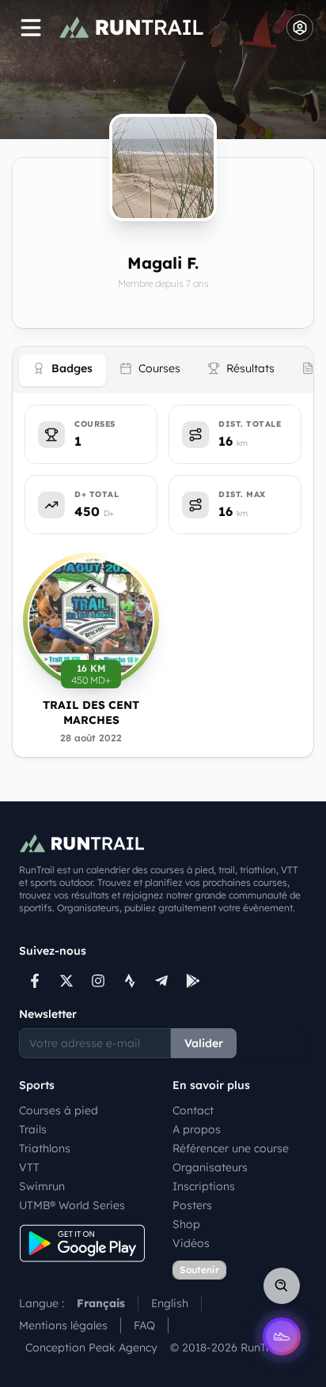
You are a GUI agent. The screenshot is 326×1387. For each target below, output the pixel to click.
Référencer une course (230, 1148)
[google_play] (193, 981)
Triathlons (44, 1148)
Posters (192, 1205)
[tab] (62, 370)
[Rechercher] (282, 1286)
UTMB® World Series (72, 1205)
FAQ (144, 1325)
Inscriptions (203, 1186)
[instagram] (98, 981)
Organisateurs (210, 1167)
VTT (29, 1167)
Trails (33, 1129)
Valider (203, 1043)
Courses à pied (58, 1110)
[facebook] (35, 981)
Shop (186, 1224)
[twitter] (66, 981)
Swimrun (42, 1186)
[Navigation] (31, 27)
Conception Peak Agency (91, 1347)
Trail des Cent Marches (91, 712)
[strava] (130, 981)
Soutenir (199, 1270)
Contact (193, 1110)
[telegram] (161, 981)
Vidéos (191, 1243)
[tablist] (163, 370)
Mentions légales (63, 1325)
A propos (196, 1129)
